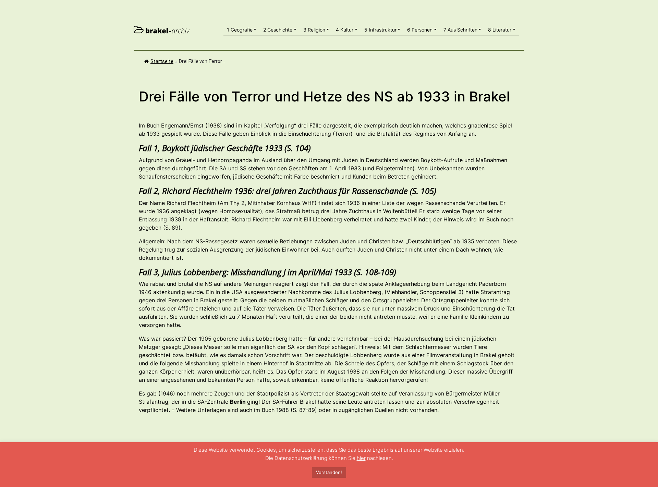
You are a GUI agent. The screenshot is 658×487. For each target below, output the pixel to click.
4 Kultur (344, 30)
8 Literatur (499, 30)
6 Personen (419, 30)
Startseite (161, 61)
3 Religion (314, 30)
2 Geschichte (277, 30)
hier (361, 458)
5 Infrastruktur (380, 30)
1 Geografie (240, 30)
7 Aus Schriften (460, 30)
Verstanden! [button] (329, 472)
